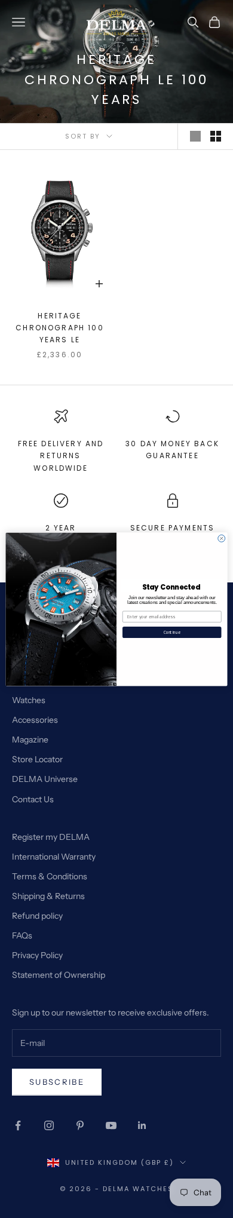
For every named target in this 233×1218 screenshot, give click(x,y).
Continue (172, 632)
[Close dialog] (221, 538)
